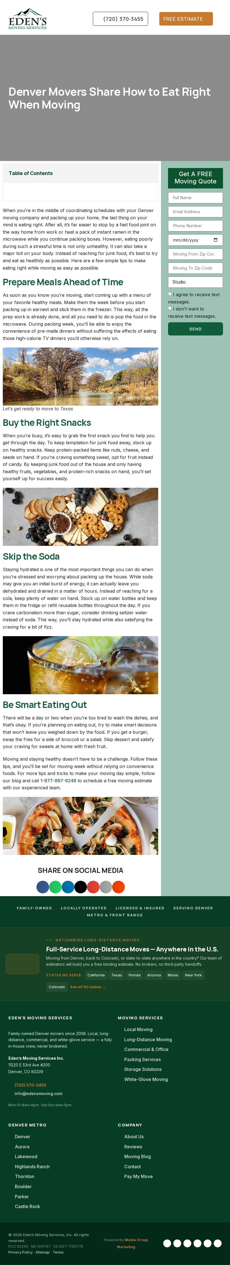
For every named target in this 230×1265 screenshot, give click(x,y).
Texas (116, 975)
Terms (58, 1252)
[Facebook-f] (167, 1243)
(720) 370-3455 (30, 1085)
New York (193, 975)
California (96, 975)
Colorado (57, 987)
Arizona (154, 975)
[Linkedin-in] (187, 1243)
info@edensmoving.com (38, 1093)
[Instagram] (177, 1243)
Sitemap (43, 1252)
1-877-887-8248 (58, 780)
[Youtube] (197, 1243)
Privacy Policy (20, 1252)
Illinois (173, 975)
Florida (135, 975)
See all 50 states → (88, 987)
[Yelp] (218, 1243)
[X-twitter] (207, 1243)
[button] (74, 18)
